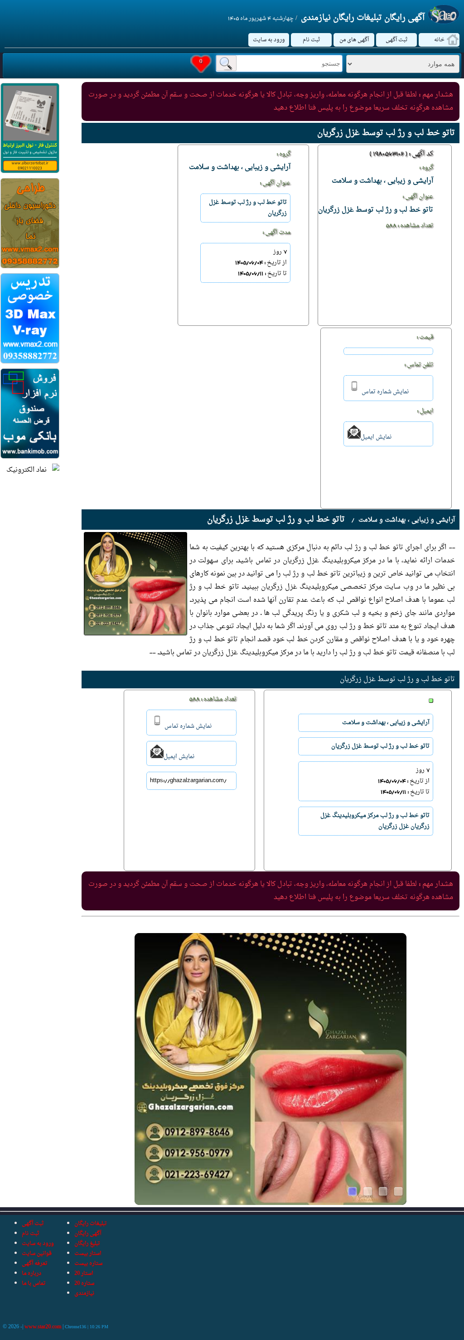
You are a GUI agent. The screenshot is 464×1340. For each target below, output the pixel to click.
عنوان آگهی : (417, 196)
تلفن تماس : (418, 364)
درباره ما (31, 1273)
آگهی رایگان (87, 1233)
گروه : (426, 167)
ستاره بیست (88, 1263)
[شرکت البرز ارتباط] (29, 171)
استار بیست (87, 1253)
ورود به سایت (269, 40)
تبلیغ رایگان (87, 1243)
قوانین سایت (37, 1253)
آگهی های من (354, 40)
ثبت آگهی (397, 40)
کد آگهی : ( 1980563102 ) (401, 154)
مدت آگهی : (276, 232)
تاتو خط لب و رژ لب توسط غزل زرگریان (397, 679)
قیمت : (424, 337)
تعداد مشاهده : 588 (409, 225)
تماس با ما (34, 1283)
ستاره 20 (84, 1283)
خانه (439, 40)
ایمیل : (425, 411)
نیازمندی (84, 1293)
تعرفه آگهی (35, 1263)
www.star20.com (42, 1327)
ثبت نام (311, 40)
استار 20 (83, 1273)
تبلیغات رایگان (90, 1224)
